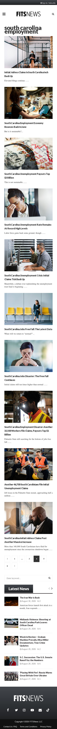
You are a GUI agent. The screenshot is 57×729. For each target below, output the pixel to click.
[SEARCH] (49, 578)
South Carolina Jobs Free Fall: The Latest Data (28, 329)
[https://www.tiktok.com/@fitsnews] (48, 710)
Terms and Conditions (28, 727)
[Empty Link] (49, 588)
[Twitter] (18, 710)
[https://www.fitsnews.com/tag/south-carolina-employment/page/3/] (7, 559)
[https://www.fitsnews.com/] (28, 698)
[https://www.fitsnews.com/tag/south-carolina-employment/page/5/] (15, 566)
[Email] (42, 710)
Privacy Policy (45, 727)
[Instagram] (26, 710)
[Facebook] (10, 710)
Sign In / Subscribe (49, 3)
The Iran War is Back (30, 597)
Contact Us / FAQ (10, 727)
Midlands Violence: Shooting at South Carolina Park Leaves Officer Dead (35, 622)
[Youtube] (34, 710)
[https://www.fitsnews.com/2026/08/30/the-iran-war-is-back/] (11, 601)
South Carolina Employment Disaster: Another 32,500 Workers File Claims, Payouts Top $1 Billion (28, 431)
